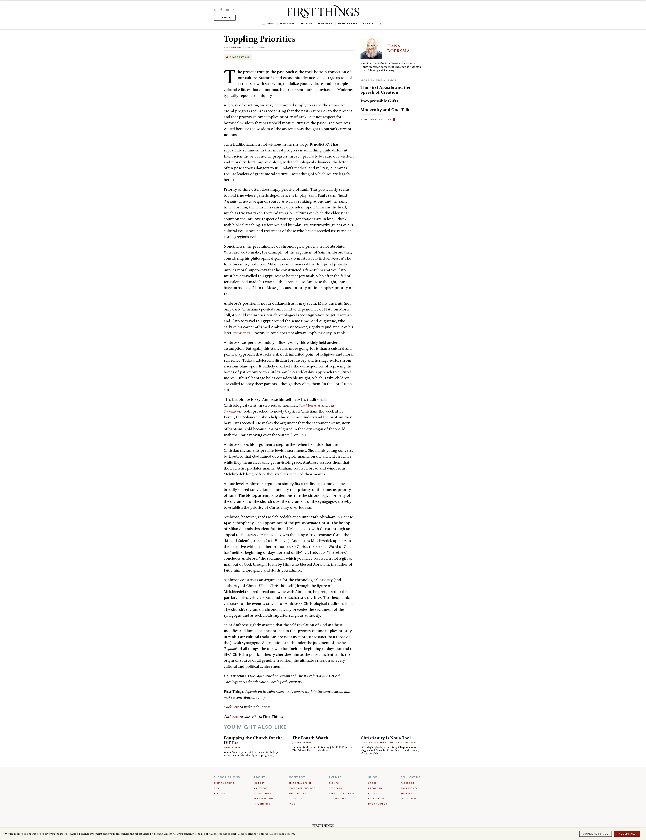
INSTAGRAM (408, 799)
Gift (217, 788)
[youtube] (227, 9)
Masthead (261, 788)
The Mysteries (309, 405)
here (235, 707)
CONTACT (297, 777)
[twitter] (215, 9)
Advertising (262, 793)
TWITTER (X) (409, 788)
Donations (296, 799)
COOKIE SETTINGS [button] (595, 834)
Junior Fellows (264, 799)
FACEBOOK (407, 783)
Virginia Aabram (408, 742)
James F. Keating (302, 742)
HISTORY (259, 783)
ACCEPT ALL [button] (627, 834)
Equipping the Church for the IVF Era (253, 740)
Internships (262, 804)
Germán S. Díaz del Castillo (379, 742)
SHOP (372, 777)
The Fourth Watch (310, 737)
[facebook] (221, 9)
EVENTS (335, 777)
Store (372, 783)
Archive (306, 24)
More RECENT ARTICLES (376, 119)
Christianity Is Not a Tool (386, 737)
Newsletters (347, 24)
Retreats (335, 788)
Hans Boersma (233, 47)
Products (375, 788)
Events (368, 24)
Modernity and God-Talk (385, 109)
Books (372, 793)
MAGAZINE (287, 24)
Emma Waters (232, 747)
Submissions (297, 793)
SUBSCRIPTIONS (227, 777)
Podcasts (325, 24)
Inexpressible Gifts (379, 101)
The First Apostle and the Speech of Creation (385, 90)
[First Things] (323, 11)
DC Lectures (337, 799)
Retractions (241, 332)
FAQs (292, 804)
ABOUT (259, 777)
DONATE (224, 17)
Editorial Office (300, 783)
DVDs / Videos (377, 804)
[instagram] (233, 9)
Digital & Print (224, 783)
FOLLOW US (410, 777)
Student (220, 793)
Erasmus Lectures (342, 793)
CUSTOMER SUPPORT (302, 788)
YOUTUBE (406, 793)
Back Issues (376, 799)
